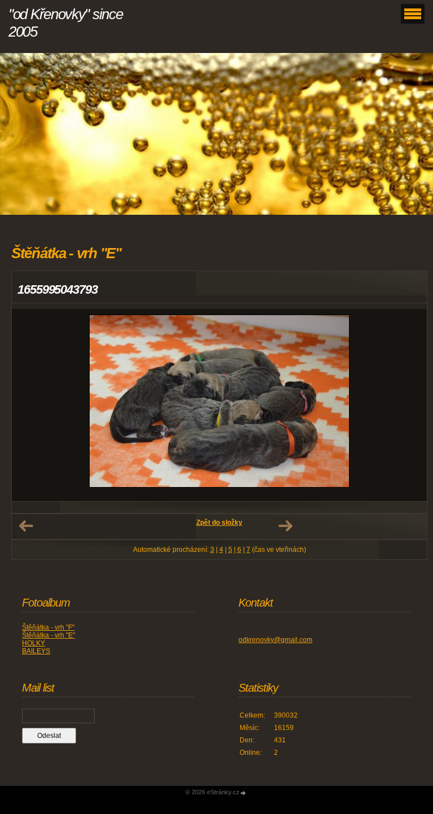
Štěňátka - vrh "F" (48, 627)
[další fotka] (408, 405)
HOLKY (33, 643)
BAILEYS (36, 651)
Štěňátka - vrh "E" (48, 635)
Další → (285, 525)
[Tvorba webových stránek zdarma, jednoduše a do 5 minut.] (244, 792)
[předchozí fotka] (30, 405)
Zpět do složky (219, 523)
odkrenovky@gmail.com (275, 640)
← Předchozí (25, 525)
